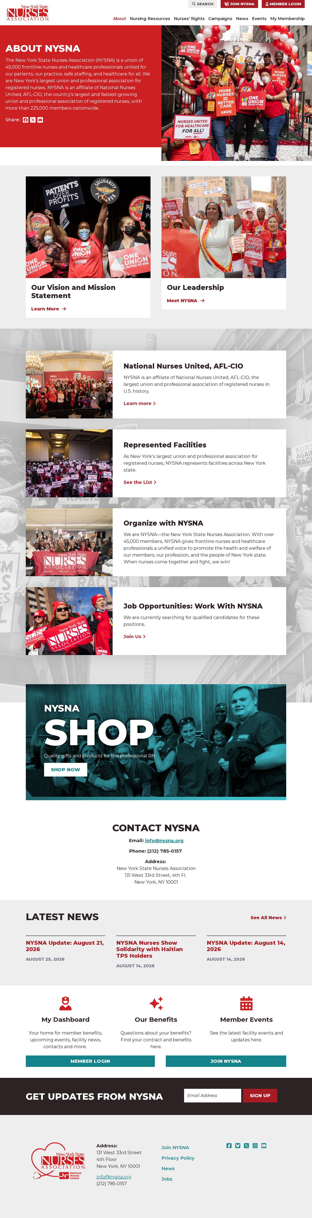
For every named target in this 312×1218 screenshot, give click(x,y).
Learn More (45, 309)
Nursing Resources (150, 18)
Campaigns (220, 18)
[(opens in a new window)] (230, 1145)
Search (204, 4)
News (242, 18)
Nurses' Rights (189, 18)
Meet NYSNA (183, 300)
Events (259, 18)
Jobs (166, 1179)
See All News (267, 917)
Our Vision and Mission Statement (73, 291)
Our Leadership (195, 287)
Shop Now (65, 769)
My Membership (287, 18)
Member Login (285, 4)
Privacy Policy (178, 1158)
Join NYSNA (241, 4)
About (119, 18)
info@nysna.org (113, 1176)
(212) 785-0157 (111, 1183)
